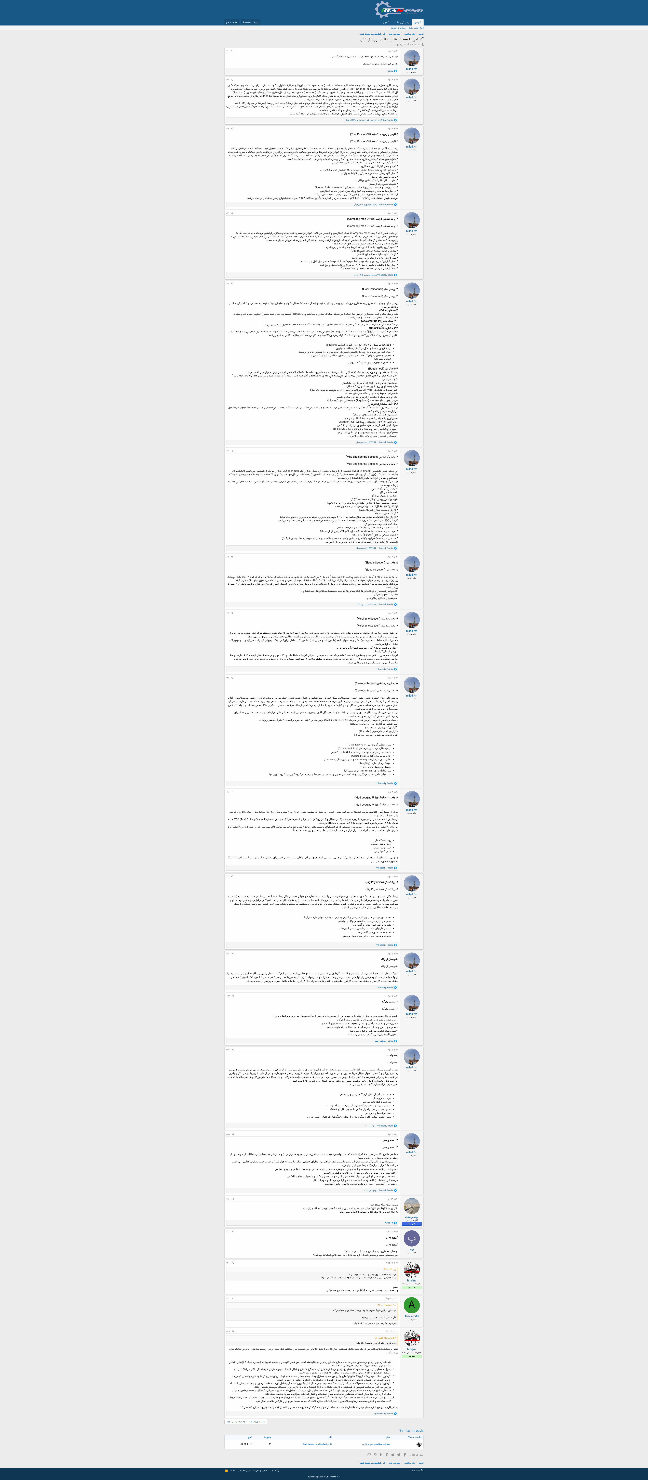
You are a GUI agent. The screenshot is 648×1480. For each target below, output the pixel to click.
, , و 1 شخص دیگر (375, 442)
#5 (227, 283)
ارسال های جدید (416, 28)
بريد (412, 1250)
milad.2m (416, 45)
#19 (227, 1298)
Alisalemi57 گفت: (387, 1338)
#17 (228, 1231)
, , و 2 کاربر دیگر (374, 204)
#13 (228, 996)
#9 (227, 678)
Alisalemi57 (411, 1316)
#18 (228, 1263)
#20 (228, 1331)
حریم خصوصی (244, 1471)
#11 (227, 876)
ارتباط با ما (274, 1471)
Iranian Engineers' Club (324, 1476)
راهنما (232, 1471)
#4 (227, 213)
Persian (416, 1471)
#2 (227, 80)
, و (379, 1126)
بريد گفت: (391, 1270)
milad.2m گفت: (388, 1305)
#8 (227, 613)
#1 (227, 51)
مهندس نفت (411, 1217)
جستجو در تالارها (398, 28)
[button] (394, 22)
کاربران (386, 22)
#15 (228, 1134)
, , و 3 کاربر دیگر (369, 120)
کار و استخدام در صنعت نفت (317, 1444)
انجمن (417, 22)
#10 (227, 792)
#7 (227, 557)
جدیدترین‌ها (403, 22)
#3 (227, 128)
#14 (228, 1050)
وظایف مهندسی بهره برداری (376, 1444)
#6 (227, 451)
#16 (228, 1199)
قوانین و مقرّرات (260, 1471)
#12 (228, 953)
